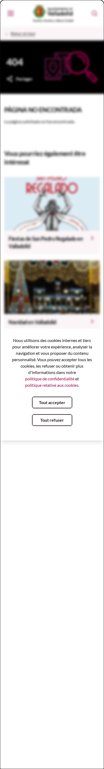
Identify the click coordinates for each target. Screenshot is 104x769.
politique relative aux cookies (51, 385)
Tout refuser (52, 419)
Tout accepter (52, 402)
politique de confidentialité (49, 378)
